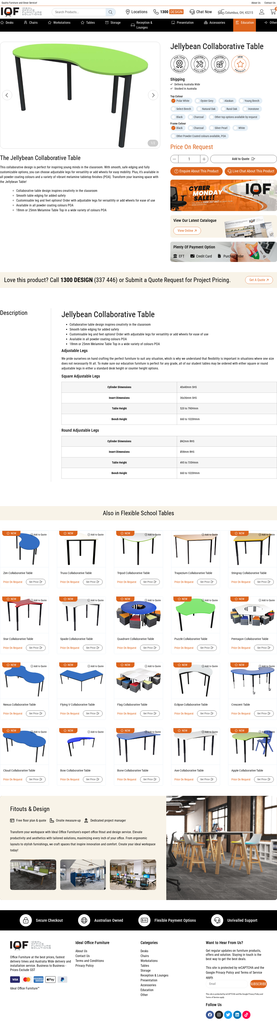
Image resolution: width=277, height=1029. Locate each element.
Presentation (185, 23)
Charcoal (199, 117)
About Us (255, 3)
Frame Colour (178, 123)
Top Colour (176, 96)
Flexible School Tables (147, 513)
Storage (116, 23)
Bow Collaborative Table (75, 770)
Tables (90, 23)
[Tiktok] (246, 1015)
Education (247, 23)
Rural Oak (232, 109)
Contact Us (269, 3)
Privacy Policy (84, 966)
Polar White (182, 100)
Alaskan (228, 100)
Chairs (33, 23)
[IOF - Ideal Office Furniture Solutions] (21, 12)
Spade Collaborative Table (76, 639)
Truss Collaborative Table (76, 573)
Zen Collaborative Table (17, 573)
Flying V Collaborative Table (77, 704)
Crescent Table (240, 704)
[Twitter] (228, 1015)
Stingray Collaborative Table (248, 573)
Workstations (61, 23)
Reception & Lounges (144, 25)
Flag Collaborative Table (132, 704)
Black (179, 117)
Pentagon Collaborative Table (249, 639)
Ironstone (253, 109)
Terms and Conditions (89, 961)
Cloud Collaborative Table (19, 770)
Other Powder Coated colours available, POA (201, 136)
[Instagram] (219, 1015)
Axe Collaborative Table (189, 770)
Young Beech (252, 100)
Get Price (34, 581)
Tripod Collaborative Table (133, 573)
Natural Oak (208, 109)
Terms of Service (251, 972)
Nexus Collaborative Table (19, 704)
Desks (9, 23)
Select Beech (183, 109)
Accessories (217, 23)
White (241, 128)
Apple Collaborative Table (247, 770)
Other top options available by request (236, 117)
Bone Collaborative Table (132, 770)
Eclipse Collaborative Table (191, 704)
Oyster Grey (207, 100)
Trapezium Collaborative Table (193, 573)
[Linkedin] (237, 1015)
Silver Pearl (221, 128)
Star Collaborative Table (18, 639)
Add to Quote (240, 159)
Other (273, 23)
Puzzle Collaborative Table (190, 639)
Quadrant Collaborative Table (135, 639)
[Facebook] (210, 1015)
